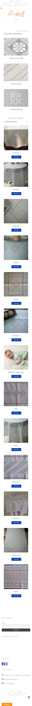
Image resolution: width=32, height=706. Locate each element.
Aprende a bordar (19, 5)
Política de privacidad (20, 693)
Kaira (20, 691)
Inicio (17, 31)
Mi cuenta (8, 693)
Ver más (16, 157)
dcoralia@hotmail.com (10, 679)
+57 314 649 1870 (9, 683)
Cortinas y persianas (6, 5)
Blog (27, 5)
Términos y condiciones (16, 695)
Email (3, 623)
